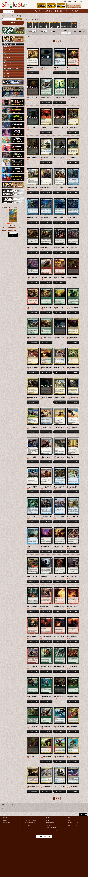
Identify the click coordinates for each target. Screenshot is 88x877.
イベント (70, 817)
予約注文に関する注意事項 (30, 820)
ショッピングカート (7, 822)
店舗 (69, 820)
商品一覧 (5, 817)
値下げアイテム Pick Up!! (73, 822)
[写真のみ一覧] (81, 31)
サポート (48, 825)
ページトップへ (84, 814)
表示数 (30, 31)
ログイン (5, 820)
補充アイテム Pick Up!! (73, 825)
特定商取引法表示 (50, 822)
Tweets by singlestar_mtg (9, 230)
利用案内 (48, 820)
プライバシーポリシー (51, 827)
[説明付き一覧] (85, 31)
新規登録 (48, 817)
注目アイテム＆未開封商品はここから (11, 227)
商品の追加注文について (30, 822)
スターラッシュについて (30, 817)
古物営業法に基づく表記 (51, 830)
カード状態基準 (28, 825)
